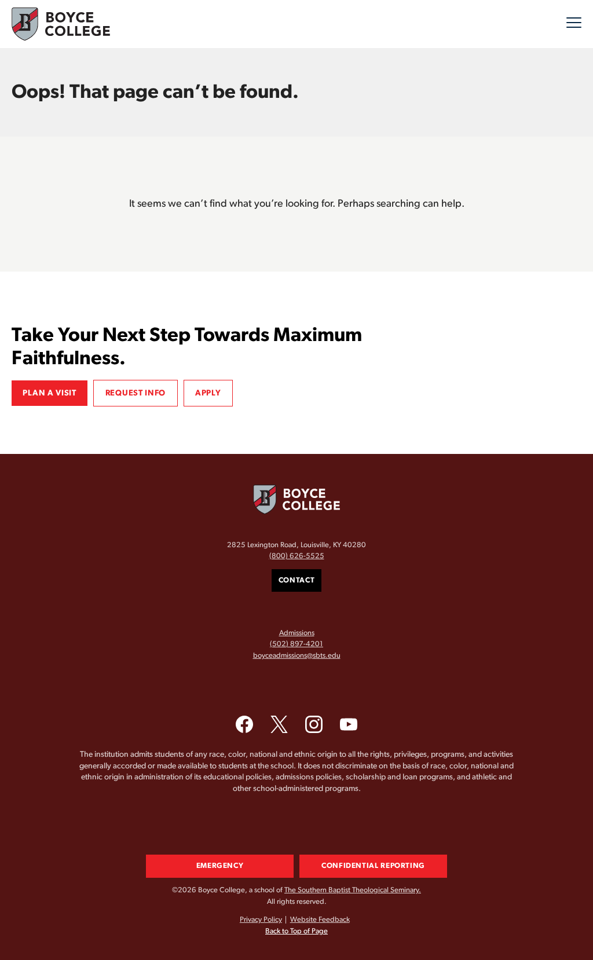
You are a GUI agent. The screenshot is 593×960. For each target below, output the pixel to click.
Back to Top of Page (296, 931)
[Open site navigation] (573, 24)
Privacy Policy (261, 920)
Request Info (135, 393)
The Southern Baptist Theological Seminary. (352, 890)
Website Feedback (320, 920)
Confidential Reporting (373, 866)
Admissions (296, 633)
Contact (296, 580)
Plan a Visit (49, 393)
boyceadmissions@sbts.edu (297, 655)
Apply (208, 393)
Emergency (220, 866)
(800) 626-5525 (296, 556)
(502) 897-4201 (296, 644)
